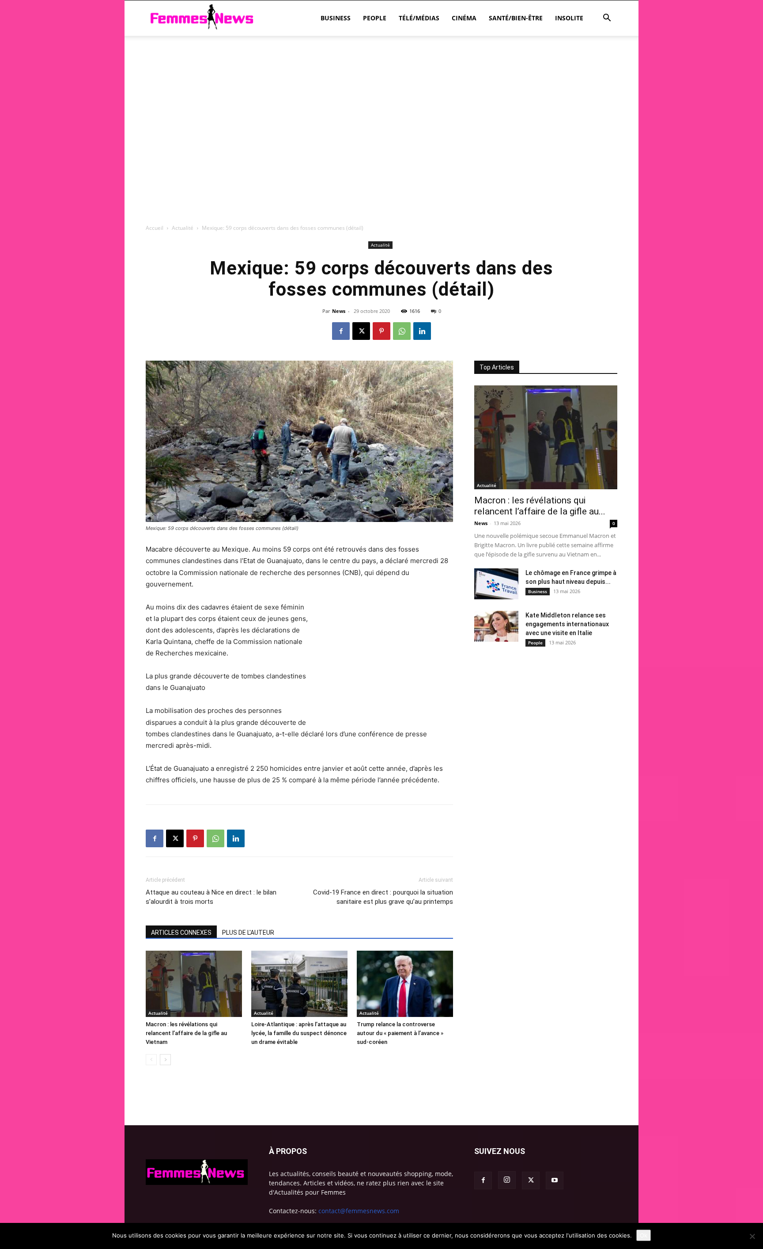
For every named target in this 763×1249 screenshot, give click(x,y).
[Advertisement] (381, 66)
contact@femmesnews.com (358, 1211)
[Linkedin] (422, 331)
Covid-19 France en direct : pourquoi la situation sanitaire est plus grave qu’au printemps (383, 897)
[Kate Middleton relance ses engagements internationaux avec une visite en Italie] (496, 626)
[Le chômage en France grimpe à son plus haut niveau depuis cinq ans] (496, 583)
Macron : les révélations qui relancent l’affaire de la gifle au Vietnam (186, 1033)
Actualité (182, 228)
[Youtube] (554, 1180)
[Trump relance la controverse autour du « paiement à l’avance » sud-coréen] (405, 984)
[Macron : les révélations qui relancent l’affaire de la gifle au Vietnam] (194, 984)
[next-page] (165, 1059)
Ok (643, 1235)
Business (336, 18)
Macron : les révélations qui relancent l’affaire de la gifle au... (539, 506)
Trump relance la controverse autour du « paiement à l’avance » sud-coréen (400, 1033)
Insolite (569, 18)
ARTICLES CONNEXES (181, 932)
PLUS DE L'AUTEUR (248, 932)
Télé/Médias (419, 18)
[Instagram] (507, 1180)
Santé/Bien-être (516, 18)
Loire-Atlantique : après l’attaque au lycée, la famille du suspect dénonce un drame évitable (299, 1033)
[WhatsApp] (402, 331)
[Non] (752, 1236)
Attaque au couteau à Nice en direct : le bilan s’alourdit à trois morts (211, 897)
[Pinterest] (381, 331)
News (338, 311)
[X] (361, 331)
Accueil (154, 228)
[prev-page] (151, 1059)
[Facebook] (341, 331)
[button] (606, 19)
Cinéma (464, 18)
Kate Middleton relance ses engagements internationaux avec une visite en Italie (567, 624)
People (374, 18)
